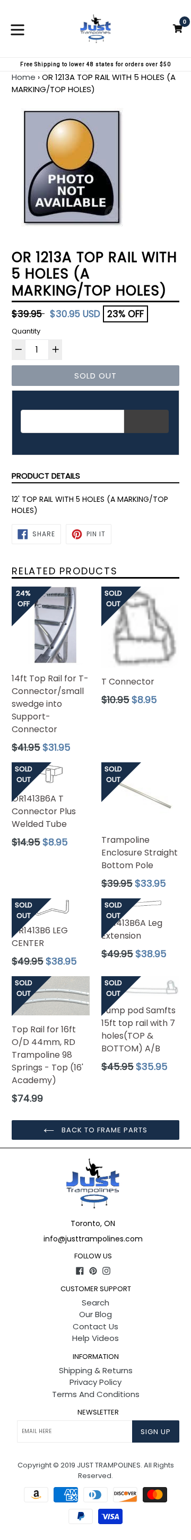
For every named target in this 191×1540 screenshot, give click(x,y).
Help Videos (95, 1338)
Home (24, 77)
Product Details (46, 475)
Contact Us (95, 1326)
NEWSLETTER (98, 1412)
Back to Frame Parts (103, 1130)
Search (95, 1302)
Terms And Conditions (96, 1394)
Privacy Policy (95, 1382)
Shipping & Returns (96, 1370)
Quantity (26, 331)
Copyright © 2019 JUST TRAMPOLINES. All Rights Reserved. (96, 1470)
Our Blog (95, 1314)
